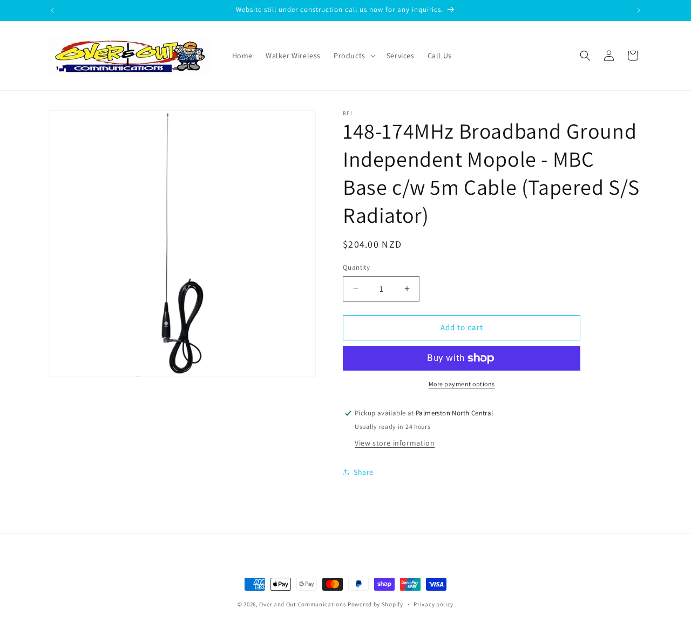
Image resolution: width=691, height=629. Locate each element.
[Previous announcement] (52, 10)
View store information (395, 443)
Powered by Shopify (375, 604)
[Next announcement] (639, 10)
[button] (353, 55)
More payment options (462, 384)
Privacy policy (433, 603)
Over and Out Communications (302, 604)
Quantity (356, 267)
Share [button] (364, 472)
